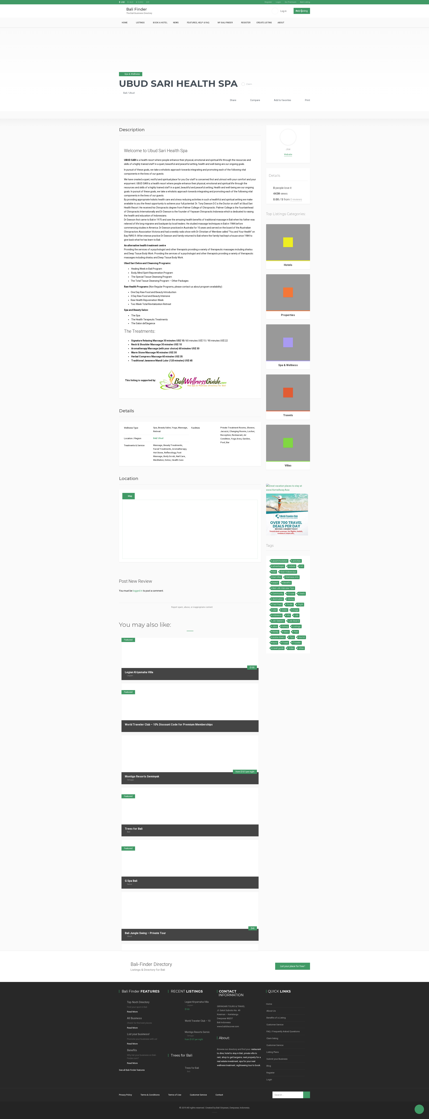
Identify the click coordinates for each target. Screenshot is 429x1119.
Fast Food (277, 604)
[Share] (245, 686)
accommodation (279, 561)
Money (275, 631)
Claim (249, 84)
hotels (284, 610)
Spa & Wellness (288, 365)
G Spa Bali (131, 880)
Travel (285, 642)
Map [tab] (130, 496)
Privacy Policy (125, 1095)
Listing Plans (272, 1052)
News (176, 22)
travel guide (278, 648)
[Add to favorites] (254, 686)
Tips (292, 637)
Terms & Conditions (150, 1095)
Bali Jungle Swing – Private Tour (145, 933)
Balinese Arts (292, 577)
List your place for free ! (292, 966)
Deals (302, 593)
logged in (137, 590)
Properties (288, 315)
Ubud (132, 92)
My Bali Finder (225, 22)
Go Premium (290, 2)
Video (291, 648)
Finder (290, 604)
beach (275, 582)
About (281, 22)
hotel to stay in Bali (234, 1053)
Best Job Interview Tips (283, 588)
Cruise (291, 593)
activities (296, 561)
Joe (288, 149)
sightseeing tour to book (248, 1065)
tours (274, 642)
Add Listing (305, 2)
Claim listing (272, 1038)
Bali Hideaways (288, 571)
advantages (278, 566)
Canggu (130, 780)
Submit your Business (276, 1059)
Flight (300, 604)
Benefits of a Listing (276, 1017)
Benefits (287, 582)
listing (285, 626)
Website (288, 154)
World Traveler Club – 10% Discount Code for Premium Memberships (169, 724)
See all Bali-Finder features (132, 1070)
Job (296, 615)
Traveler (297, 642)
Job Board (294, 621)
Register (268, 2)
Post (296, 631)
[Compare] (249, 686)
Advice (292, 566)
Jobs (274, 626)
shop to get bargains (232, 1057)
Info (288, 615)
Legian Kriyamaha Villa (139, 672)
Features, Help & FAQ (198, 22)
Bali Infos (276, 577)
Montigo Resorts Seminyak (142, 776)
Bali (125, 92)
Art (301, 566)
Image (295, 610)
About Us (271, 1011)
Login (278, 2)
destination (277, 599)
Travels (288, 415)
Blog (268, 1066)
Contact (219, 1095)
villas (301, 648)
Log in (283, 11)
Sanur (129, 884)
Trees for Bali (133, 828)
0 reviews (296, 199)
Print (307, 100)
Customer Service (274, 1024)
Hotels (288, 265)
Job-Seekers (278, 621)
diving (291, 599)
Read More (132, 1011)
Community (277, 593)
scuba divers (278, 637)
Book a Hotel (160, 22)
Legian (130, 676)
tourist (302, 637)
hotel (274, 610)
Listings (140, 22)
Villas (288, 465)
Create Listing (264, 22)
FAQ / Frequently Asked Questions (283, 1031)
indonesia (277, 615)
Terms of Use (174, 1095)
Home (125, 22)
